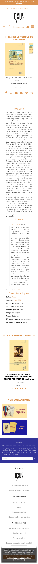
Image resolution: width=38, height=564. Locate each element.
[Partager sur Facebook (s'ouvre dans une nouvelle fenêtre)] (6, 93)
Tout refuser (19, 560)
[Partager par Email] (16, 93)
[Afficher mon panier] (27, 27)
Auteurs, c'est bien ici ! (19, 528)
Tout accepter (25, 557)
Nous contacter (19, 512)
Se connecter (19, 27)
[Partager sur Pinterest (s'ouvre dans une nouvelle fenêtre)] (26, 93)
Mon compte (19, 502)
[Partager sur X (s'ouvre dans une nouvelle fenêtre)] (11, 93)
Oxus (14, 297)
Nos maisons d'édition (19, 490)
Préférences (12, 557)
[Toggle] (32, 26)
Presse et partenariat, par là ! (19, 543)
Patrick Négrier (19, 382)
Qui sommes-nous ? (19, 485)
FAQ (19, 507)
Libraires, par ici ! (19, 533)
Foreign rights (19, 538)
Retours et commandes (19, 517)
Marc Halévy (17, 84)
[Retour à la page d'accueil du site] (19, 17)
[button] (15, 59)
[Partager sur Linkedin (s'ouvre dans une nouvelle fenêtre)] (21, 93)
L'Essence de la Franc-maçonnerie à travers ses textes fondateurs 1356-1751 (19, 376)
